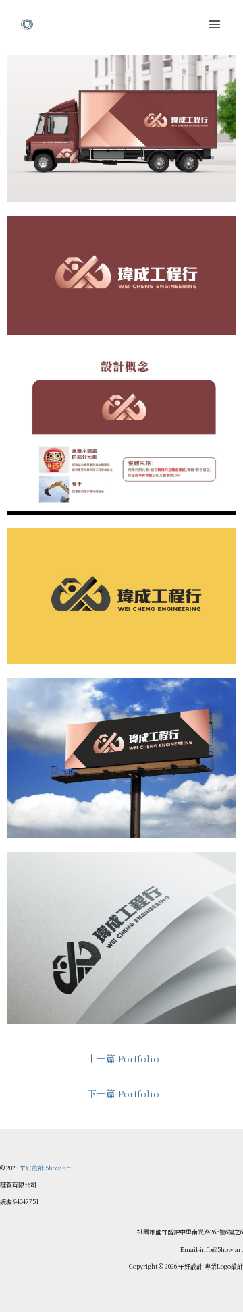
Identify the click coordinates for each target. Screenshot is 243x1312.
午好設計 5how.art (45, 1168)
